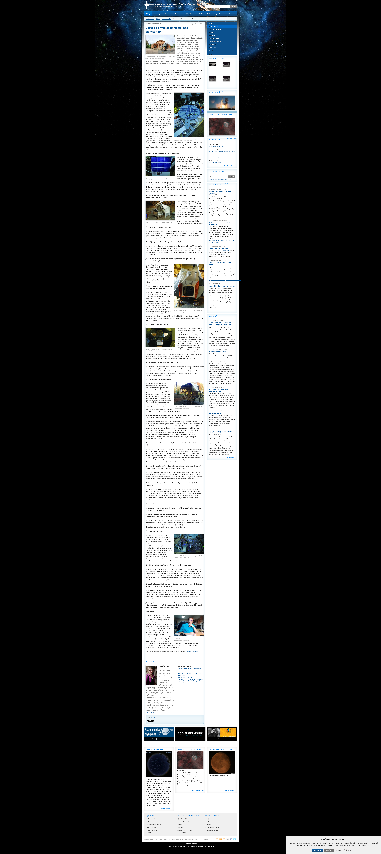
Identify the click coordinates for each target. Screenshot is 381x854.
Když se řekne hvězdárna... (185, 677)
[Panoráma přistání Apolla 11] (215, 64)
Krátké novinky (215, 185)
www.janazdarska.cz (151, 712)
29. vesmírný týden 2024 (217, 352)
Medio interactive (181, 847)
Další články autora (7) (184, 666)
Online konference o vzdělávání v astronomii (221, 223)
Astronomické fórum (183, 833)
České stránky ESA (152, 830)
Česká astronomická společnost (158, 839)
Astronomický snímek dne (219, 92)
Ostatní (211, 51)
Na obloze (175, 14)
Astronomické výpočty (183, 822)
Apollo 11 (153, 717)
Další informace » (166, 809)
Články (148, 14)
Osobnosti (212, 48)
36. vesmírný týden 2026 (155, 749)
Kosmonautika (166, 19)
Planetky (209, 824)
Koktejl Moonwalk (215, 413)
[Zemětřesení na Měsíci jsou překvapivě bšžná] (229, 65)
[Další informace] (159, 764)
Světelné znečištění (215, 41)
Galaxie (209, 822)
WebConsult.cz (209, 847)
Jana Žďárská (159, 24)
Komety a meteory (212, 833)
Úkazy (211, 23)
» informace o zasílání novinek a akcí (220, 179)
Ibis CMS (200, 847)
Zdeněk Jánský (223, 320)
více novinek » (230, 311)
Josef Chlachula (223, 246)
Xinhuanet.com (215, 217)
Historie (211, 54)
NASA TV (149, 833)
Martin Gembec (223, 189)
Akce (165, 14)
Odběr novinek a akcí (217, 171)
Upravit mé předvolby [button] (344, 850)
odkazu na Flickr (230, 304)
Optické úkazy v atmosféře (215, 827)
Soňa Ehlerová (223, 221)
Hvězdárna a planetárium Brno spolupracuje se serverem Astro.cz (189, 839)
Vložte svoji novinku (230, 184)
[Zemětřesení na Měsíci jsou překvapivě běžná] (215, 78)
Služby (201, 14)
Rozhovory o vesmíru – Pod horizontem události (218, 390)
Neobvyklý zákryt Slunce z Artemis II (222, 286)
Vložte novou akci (231, 139)
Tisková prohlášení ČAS (154, 819)
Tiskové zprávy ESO (153, 827)
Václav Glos (222, 387)
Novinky (157, 14)
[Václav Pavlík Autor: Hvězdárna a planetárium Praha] (189, 636)
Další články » (231, 457)
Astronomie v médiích (183, 827)
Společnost (219, 14)
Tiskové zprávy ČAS (152, 822)
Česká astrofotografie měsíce (220, 114)
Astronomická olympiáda (154, 824)
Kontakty (231, 14)
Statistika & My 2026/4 (223, 250)
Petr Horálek (222, 429)
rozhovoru (225, 254)
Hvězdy (211, 32)
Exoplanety (212, 35)
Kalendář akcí (214, 140)
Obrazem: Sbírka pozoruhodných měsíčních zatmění (220, 432)
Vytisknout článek (199, 24)
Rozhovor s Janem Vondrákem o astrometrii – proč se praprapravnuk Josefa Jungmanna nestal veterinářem (190, 670)
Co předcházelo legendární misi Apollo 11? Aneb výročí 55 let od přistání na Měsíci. (220, 324)
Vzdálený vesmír (214, 38)
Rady (208, 14)
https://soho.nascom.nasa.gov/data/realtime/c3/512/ (225, 280)
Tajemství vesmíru (192, 652)
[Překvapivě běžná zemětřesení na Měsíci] (229, 78)
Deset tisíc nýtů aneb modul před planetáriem (190, 679)
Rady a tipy (180, 824)
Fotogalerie (189, 14)
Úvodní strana (150, 19)
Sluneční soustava (215, 29)
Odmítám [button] (329, 850)
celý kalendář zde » (229, 166)
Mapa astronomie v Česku (184, 830)
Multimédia (212, 45)
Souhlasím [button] (318, 850)
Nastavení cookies (190, 844)
